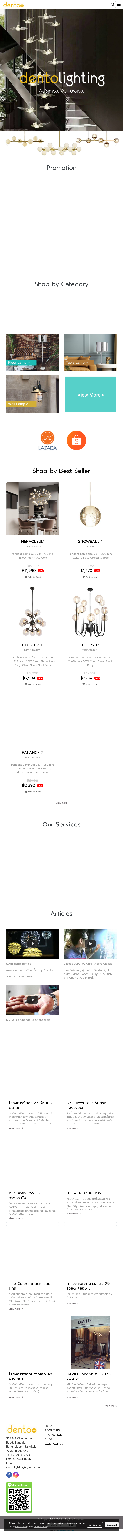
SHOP (49, 1439)
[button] (111, 4)
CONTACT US (54, 1444)
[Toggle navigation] (118, 4)
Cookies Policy (41, 1526)
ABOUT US (52, 1430)
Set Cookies (95, 1524)
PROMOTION (53, 1435)
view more (61, 803)
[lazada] (47, 440)
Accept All (112, 1524)
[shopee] (76, 440)
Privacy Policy (21, 1526)
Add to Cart (34, 577)
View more (15, 1128)
